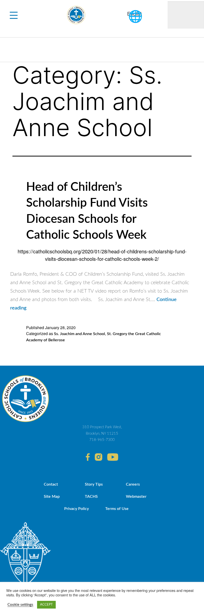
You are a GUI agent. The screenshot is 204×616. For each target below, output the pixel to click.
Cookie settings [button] (20, 605)
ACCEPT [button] (46, 604)
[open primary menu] (13, 15)
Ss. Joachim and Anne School (79, 334)
